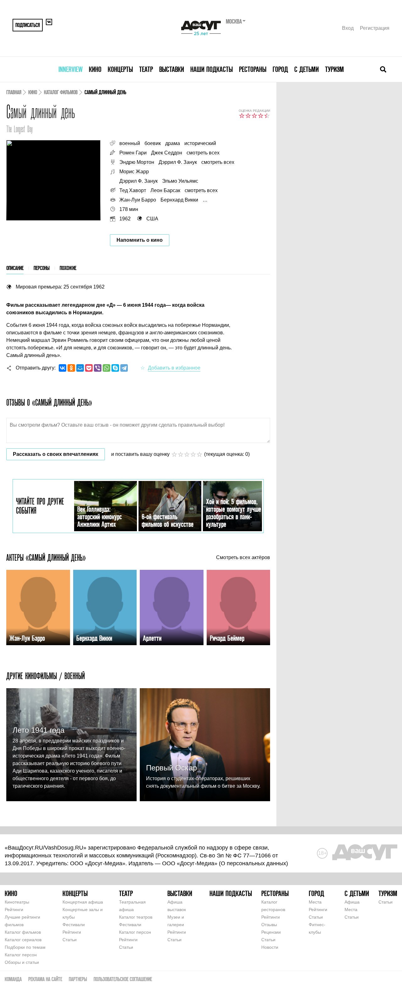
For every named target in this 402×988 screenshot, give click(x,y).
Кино (95, 69)
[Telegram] (124, 368)
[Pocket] (89, 368)
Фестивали (73, 924)
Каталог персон (21, 954)
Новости (269, 947)
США (152, 218)
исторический (200, 143)
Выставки (171, 69)
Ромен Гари (133, 152)
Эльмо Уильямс (180, 181)
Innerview (70, 69)
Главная (13, 92)
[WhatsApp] (106, 368)
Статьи (69, 939)
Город (280, 69)
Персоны (42, 268)
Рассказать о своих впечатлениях (55, 454)
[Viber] (97, 368)
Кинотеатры (17, 901)
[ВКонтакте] (62, 368)
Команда (13, 979)
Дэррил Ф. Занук (178, 162)
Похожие (68, 268)
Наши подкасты (211, 69)
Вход (348, 28)
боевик (152, 143)
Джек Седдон (166, 152)
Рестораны (252, 69)
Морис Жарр (134, 171)
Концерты (120, 69)
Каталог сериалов (23, 939)
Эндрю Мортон (136, 162)
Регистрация (374, 28)
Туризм (334, 69)
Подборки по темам (25, 947)
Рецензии (271, 932)
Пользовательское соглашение (123, 979)
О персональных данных (253, 863)
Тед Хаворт (132, 190)
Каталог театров (135, 917)
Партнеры (78, 979)
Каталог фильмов (61, 92)
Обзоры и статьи (22, 962)
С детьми (306, 69)
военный (129, 143)
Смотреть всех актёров (243, 557)
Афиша (352, 901)
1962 (125, 218)
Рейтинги (14, 909)
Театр (146, 69)
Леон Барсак (165, 190)
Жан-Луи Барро (137, 199)
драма (172, 143)
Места (315, 901)
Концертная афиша (82, 901)
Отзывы (269, 924)
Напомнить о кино (140, 240)
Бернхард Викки (179, 199)
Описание (15, 268)
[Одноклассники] (71, 368)
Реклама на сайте (45, 979)
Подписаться (27, 25)
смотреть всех (203, 152)
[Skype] (115, 368)
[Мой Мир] (80, 368)
